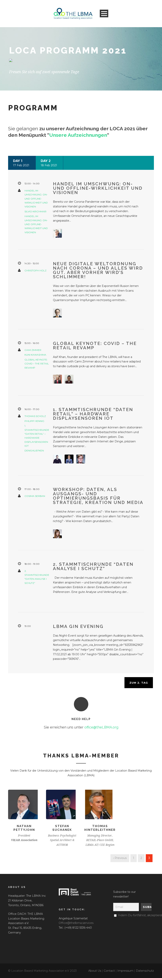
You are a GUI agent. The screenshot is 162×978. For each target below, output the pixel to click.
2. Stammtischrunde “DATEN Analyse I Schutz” (93, 566)
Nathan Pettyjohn (24, 828)
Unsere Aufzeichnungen (78, 135)
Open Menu (104, 13)
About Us (94, 970)
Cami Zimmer (32, 349)
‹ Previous (120, 858)
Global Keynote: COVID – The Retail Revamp (36, 363)
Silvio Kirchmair (35, 211)
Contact (109, 970)
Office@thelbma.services (76, 923)
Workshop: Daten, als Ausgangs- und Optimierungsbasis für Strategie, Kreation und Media (98, 496)
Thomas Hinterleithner (100, 828)
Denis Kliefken (34, 450)
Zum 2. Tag (138, 682)
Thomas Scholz (35, 416)
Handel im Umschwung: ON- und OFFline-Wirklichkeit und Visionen (36, 198)
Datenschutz (145, 970)
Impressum (125, 970)
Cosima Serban (34, 496)
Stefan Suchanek (62, 828)
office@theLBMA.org (101, 727)
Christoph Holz (35, 270)
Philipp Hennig (34, 421)
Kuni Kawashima (35, 354)
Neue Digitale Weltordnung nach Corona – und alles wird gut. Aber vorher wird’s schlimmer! (98, 270)
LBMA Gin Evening (78, 626)
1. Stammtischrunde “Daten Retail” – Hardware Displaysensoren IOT (93, 414)
